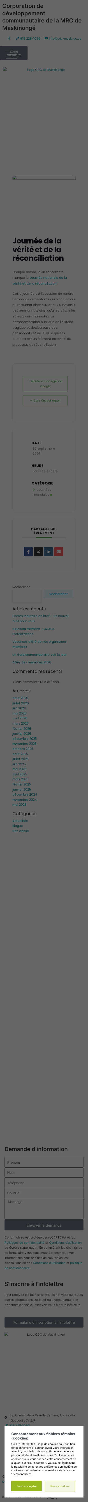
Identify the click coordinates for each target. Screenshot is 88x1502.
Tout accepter (26, 1486)
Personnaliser (60, 1486)
